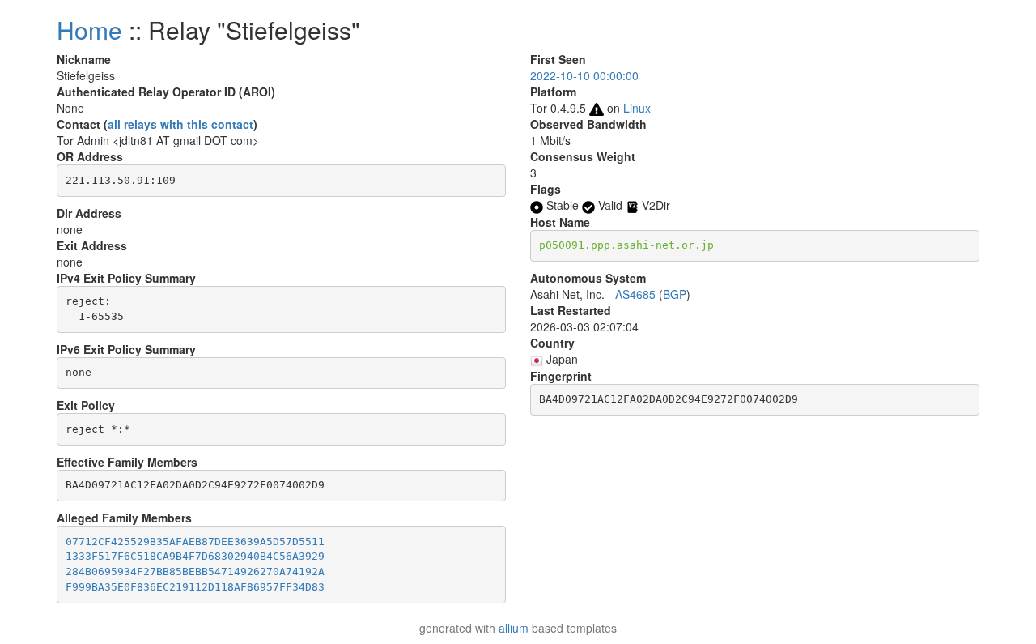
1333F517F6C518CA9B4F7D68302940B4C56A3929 (195, 556)
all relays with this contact (180, 124)
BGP (674, 294)
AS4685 (635, 294)
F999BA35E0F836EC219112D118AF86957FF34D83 (195, 587)
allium (514, 628)
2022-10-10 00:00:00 (584, 75)
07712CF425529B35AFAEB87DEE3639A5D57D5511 (195, 541)
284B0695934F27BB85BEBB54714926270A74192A (195, 571)
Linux (637, 108)
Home (89, 29)
